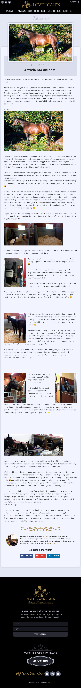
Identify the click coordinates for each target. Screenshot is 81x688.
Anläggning (22, 11)
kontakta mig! (51, 543)
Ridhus (30, 11)
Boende (43, 11)
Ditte (46, 537)
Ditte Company (51, 682)
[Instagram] (6, 2)
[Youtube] (9, 2)
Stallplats (9, 11)
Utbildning (52, 11)
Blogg (59, 11)
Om (71, 11)
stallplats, (42, 539)
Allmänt (47, 65)
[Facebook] (2, 2)
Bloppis (65, 11)
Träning (37, 11)
